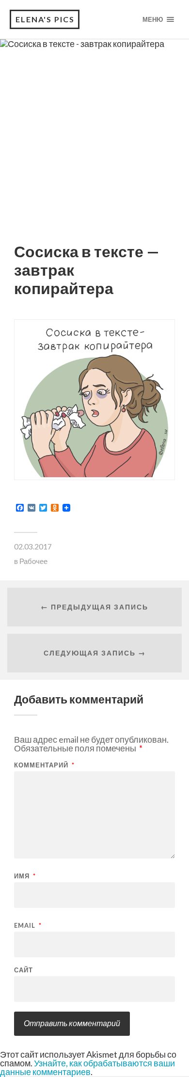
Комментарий (44, 765)
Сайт (23, 970)
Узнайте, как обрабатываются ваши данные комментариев (87, 1067)
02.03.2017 (33, 546)
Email (28, 925)
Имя (25, 876)
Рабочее (33, 561)
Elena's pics (45, 19)
